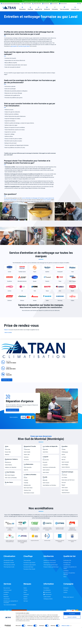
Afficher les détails (66, 625)
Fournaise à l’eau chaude (29, 569)
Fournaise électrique (28, 567)
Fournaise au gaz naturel (29, 562)
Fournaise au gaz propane (30, 564)
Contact (65, 592)
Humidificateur (67, 564)
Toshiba (25, 590)
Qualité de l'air (38, 9)
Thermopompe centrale (9, 564)
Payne (25, 592)
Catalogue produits (48, 598)
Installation (6, 592)
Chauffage (30, 9)
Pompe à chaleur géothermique (51, 567)
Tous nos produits (64, 9)
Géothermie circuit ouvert (50, 562)
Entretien (6, 594)
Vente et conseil (7, 590)
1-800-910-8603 (27, 3)
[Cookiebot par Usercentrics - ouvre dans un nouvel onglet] (8, 626)
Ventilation (65, 570)
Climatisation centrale (9, 562)
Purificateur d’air (67, 560)
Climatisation (22, 9)
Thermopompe (27, 560)
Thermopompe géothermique (51, 564)
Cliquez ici (6, 329)
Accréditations (47, 590)
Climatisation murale (8, 560)
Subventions (54, 3)
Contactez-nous (75, 9)
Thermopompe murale (9, 567)
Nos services (7, 588)
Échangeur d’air (67, 562)
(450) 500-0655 (37, 3)
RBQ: (69, 597)
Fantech (25, 598)
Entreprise (65, 588)
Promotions (46, 588)
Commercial (6, 598)
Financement (63, 3)
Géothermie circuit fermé (50, 560)
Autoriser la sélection (72, 617)
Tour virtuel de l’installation (10, 604)
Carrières (65, 590)
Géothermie (47, 9)
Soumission (46, 3)
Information (55, 9)
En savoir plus (56, 1)
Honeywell (26, 594)
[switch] (35, 626)
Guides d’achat (47, 596)
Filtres (64, 576)
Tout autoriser (72, 613)
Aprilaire (25, 596)
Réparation (6, 596)
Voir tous (26, 601)
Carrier (25, 588)
